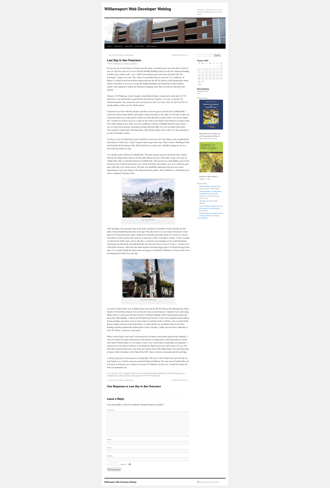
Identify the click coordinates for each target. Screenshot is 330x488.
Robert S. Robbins (130, 63)
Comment (111, 410)
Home (109, 46)
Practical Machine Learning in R (209, 186)
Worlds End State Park (180, 55)
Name (109, 439)
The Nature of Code (205, 201)
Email (109, 447)
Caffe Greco (162, 373)
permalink (156, 375)
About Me (128, 46)
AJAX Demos (151, 46)
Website (110, 456)
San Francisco (137, 375)
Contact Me (139, 46)
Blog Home (118, 46)
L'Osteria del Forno (124, 375)
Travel (133, 373)
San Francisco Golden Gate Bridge (120, 55)
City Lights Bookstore (174, 373)
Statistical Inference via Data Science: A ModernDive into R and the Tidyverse (210, 193)
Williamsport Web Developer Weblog (137, 8)
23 (199, 78)
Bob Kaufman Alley (150, 373)
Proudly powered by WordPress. (210, 482)
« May (199, 84)
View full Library (202, 218)
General (127, 373)
